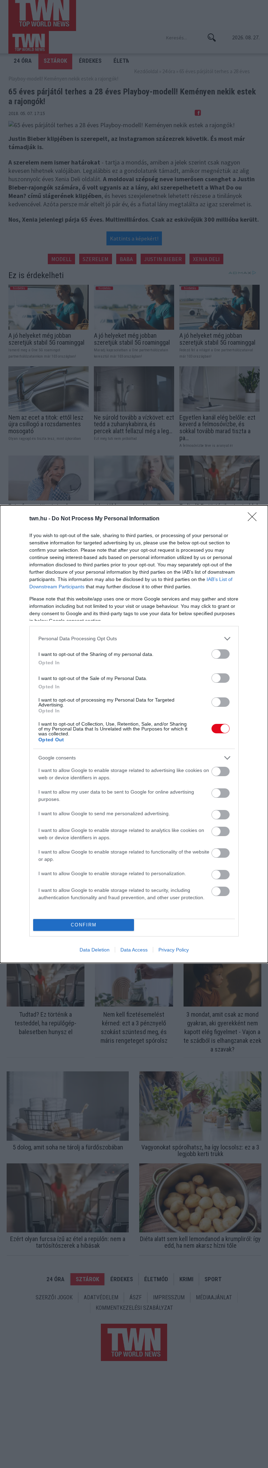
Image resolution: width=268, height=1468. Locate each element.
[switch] (220, 654)
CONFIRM (84, 924)
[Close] (254, 519)
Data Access (134, 950)
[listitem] (134, 638)
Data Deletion (95, 950)
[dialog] (134, 734)
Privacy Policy (173, 950)
